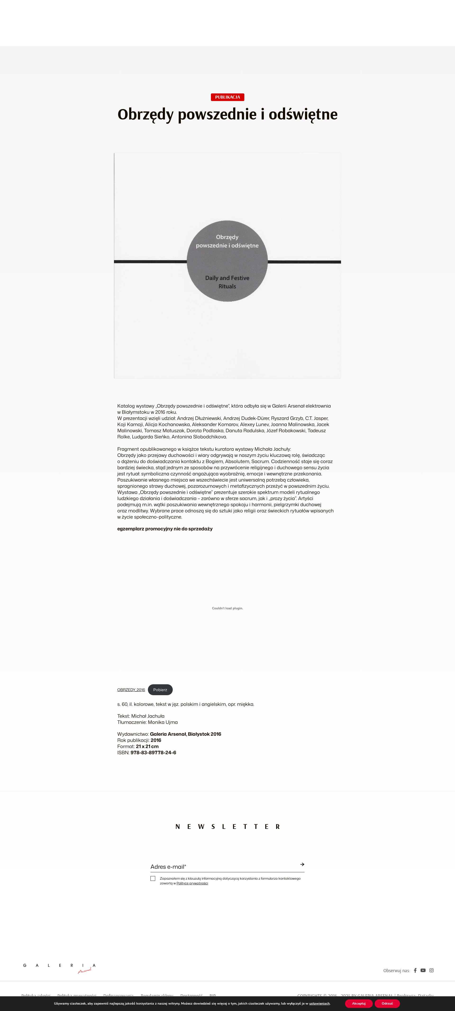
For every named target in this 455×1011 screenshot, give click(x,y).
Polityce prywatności (192, 883)
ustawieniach (319, 1004)
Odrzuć (387, 1003)
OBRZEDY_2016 (131, 689)
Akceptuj (359, 1003)
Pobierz (160, 689)
